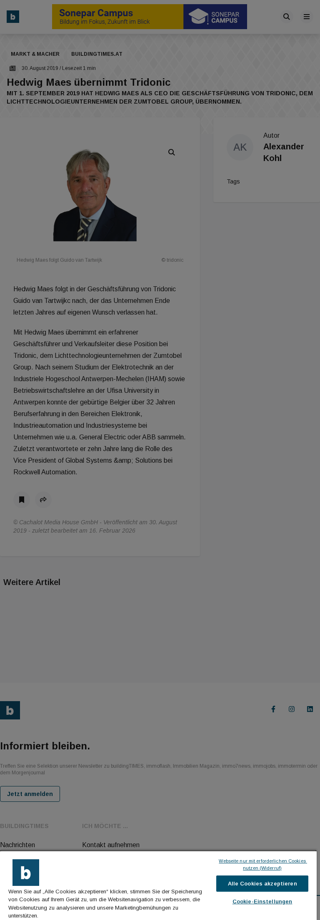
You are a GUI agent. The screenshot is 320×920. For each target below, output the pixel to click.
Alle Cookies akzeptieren (262, 883)
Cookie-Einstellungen (262, 901)
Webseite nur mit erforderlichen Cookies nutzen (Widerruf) (263, 864)
